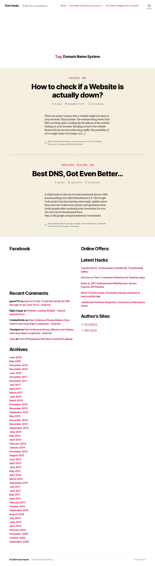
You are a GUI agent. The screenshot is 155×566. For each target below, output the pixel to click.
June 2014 (15, 431)
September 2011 (18, 483)
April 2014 (15, 439)
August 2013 (16, 455)
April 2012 (15, 475)
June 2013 (15, 459)
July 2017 (15, 384)
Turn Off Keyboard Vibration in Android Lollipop (46, 339)
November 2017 (18, 381)
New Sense (90, 330)
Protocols (52, 144)
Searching (75, 226)
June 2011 (15, 490)
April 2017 (15, 388)
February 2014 (17, 443)
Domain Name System (61, 141)
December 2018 (18, 365)
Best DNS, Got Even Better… (77, 173)
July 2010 (15, 518)
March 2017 (16, 392)
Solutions (74, 78)
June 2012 (15, 467)
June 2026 (15, 357)
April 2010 (15, 526)
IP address (97, 141)
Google (70, 223)
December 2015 (18, 404)
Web (84, 78)
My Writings (90, 324)
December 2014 (18, 420)
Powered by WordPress (42, 559)
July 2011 (14, 486)
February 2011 (17, 502)
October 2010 (17, 506)
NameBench (91, 223)
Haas (60, 104)
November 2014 (18, 424)
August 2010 (16, 514)
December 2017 (18, 377)
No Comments (97, 104)
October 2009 (17, 537)
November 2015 (18, 408)
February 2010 (17, 530)
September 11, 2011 (76, 104)
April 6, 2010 (76, 182)
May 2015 (14, 416)
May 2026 (15, 361)
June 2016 (15, 396)
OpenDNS (101, 223)
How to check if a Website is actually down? (77, 90)
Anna (12, 339)
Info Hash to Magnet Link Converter (122, 5)
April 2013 (15, 463)
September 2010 (18, 510)
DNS (49, 141)
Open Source (67, 165)
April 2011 (15, 498)
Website (79, 144)
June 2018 (15, 373)
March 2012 (16, 479)
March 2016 (16, 400)
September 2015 (18, 412)
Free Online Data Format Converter (85, 5)
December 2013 (18, 451)
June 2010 (15, 522)
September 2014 (18, 428)
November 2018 (18, 369)
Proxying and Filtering (66, 144)
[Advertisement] (77, 37)
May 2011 (14, 494)
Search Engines (63, 226)
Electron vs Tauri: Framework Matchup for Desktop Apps (113, 277)
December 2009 (18, 533)
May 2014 (15, 435)
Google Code (79, 223)
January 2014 (17, 447)
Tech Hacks (12, 5)
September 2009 (19, 541)
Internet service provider (81, 141)
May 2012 (14, 471)
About (63, 5)
